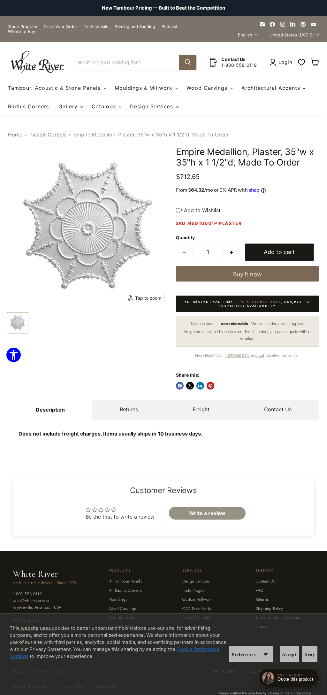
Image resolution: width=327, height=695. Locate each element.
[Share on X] (190, 386)
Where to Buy (21, 31)
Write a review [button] (207, 513)
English (245, 34)
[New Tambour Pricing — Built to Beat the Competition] (163, 8)
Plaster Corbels (47, 134)
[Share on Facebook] (180, 386)
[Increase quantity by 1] (232, 252)
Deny (309, 654)
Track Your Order (60, 26)
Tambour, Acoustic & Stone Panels (55, 88)
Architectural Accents (271, 88)
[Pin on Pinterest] (210, 386)
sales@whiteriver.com (31, 600)
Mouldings (118, 599)
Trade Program (22, 26)
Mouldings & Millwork (144, 88)
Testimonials (96, 26)
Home (15, 134)
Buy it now (247, 274)
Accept (289, 654)
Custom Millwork (197, 599)
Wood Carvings (207, 88)
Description (50, 409)
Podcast (170, 26)
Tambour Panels (125, 581)
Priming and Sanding (135, 26)
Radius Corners (28, 106)
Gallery (69, 106)
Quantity (185, 237)
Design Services (152, 106)
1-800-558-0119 (237, 356)
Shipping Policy (269, 609)
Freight (201, 409)
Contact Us (278, 409)
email (259, 356)
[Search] (187, 62)
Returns (129, 409)
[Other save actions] (265, 654)
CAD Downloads (196, 609)
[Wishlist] (301, 62)
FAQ (259, 590)
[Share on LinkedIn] (200, 386)
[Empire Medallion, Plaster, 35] (17, 323)
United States (292, 34)
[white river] (37, 62)
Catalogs (105, 106)
